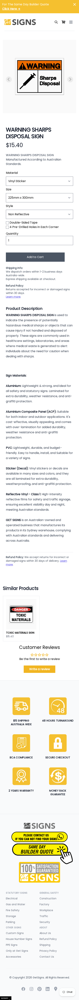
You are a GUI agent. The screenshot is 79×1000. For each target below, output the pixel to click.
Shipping (45, 945)
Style (9, 206)
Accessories (13, 957)
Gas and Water (15, 904)
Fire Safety (12, 910)
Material (12, 173)
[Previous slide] (9, 79)
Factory (44, 904)
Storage (11, 916)
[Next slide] (70, 79)
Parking (10, 922)
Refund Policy (48, 939)
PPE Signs (11, 945)
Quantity (12, 233)
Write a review (39, 669)
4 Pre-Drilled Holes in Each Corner (34, 227)
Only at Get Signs (17, 951)
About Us (45, 933)
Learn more (13, 297)
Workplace (46, 910)
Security (45, 922)
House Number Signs (19, 939)
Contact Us (47, 957)
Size (8, 189)
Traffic (44, 916)
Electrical (11, 898)
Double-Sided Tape (23, 222)
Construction (48, 898)
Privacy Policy (48, 951)
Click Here (11, 9)
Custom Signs (15, 933)
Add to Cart (35, 257)
